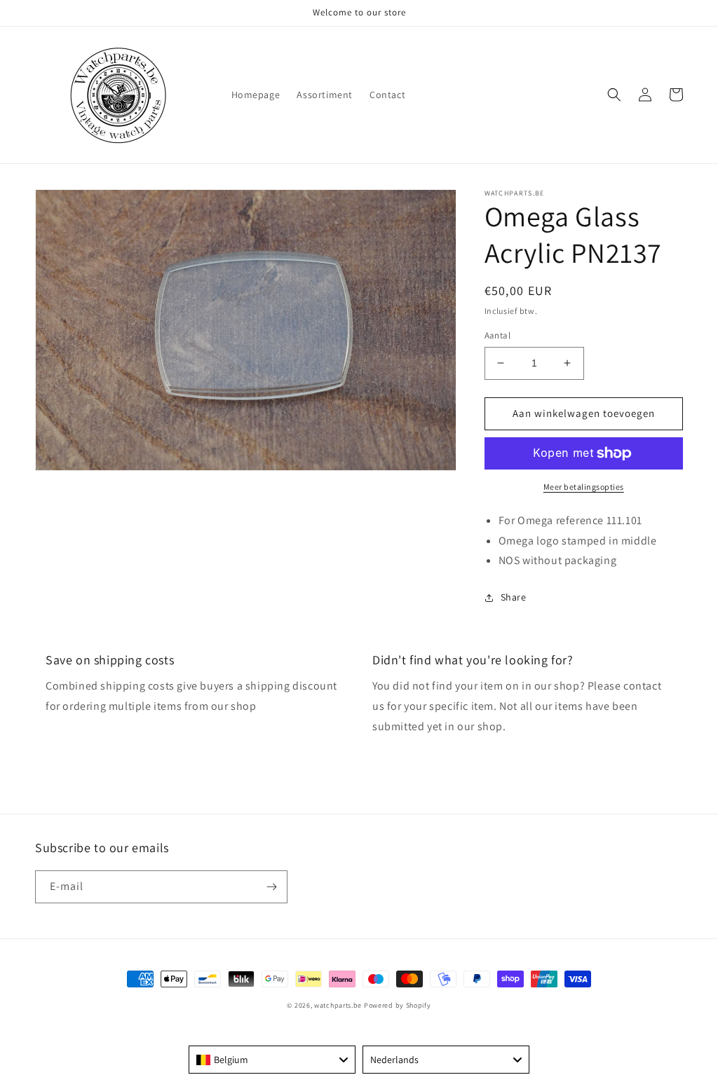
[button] (614, 94)
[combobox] (272, 1060)
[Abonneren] (271, 886)
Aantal (497, 335)
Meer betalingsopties (583, 486)
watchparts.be (338, 1005)
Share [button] (514, 597)
